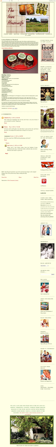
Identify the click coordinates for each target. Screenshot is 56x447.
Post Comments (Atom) (13, 180)
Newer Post (4, 177)
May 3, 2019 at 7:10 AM (14, 127)
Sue (8, 145)
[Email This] (12, 108)
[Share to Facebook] (15, 108)
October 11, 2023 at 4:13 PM (15, 145)
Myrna (5, 127)
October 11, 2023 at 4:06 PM (16, 136)
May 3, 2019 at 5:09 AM (14, 117)
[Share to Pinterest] (16, 108)
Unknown (6, 117)
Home (20, 177)
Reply (5, 123)
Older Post (36, 177)
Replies (7, 143)
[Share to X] (14, 108)
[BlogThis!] (13, 108)
